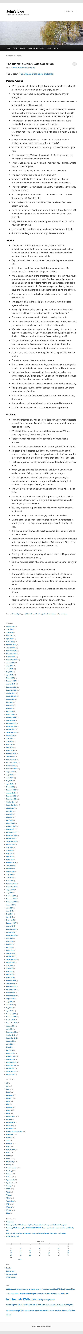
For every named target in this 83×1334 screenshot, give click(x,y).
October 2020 (10, 838)
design (8, 1294)
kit (51, 1300)
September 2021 (11, 805)
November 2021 (11, 799)
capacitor (49, 1289)
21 (49, 1253)
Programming (11, 1168)
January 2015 (10, 984)
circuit (62, 1289)
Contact (22, 48)
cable (44, 1289)
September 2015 (11, 959)
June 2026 (9, 632)
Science (9, 1174)
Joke (7, 1140)
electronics (15, 1293)
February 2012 (11, 1056)
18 (20, 1253)
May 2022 (9, 781)
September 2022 (11, 769)
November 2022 (11, 763)
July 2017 (9, 908)
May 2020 (9, 853)
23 (68, 1253)
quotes (44, 614)
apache (25, 1289)
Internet (8, 1137)
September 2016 (11, 935)
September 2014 (11, 996)
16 (68, 1251)
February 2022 (11, 790)
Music (49, 48)
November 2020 (11, 835)
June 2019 (9, 878)
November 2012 (11, 1032)
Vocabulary (10, 1201)
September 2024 (11, 696)
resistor (46, 1310)
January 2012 (10, 1059)
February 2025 (11, 681)
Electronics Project (28, 1293)
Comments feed (11, 1274)
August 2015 (10, 962)
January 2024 (10, 720)
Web (7, 1204)
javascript (46, 1300)
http (67, 1294)
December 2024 (11, 687)
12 (30, 1251)
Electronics (10, 1116)
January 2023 (10, 756)
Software (9, 1177)
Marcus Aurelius (36, 614)
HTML (63, 1293)
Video (8, 1198)
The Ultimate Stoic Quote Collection (30, 64)
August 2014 (10, 999)
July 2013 (9, 1029)
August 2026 (10, 626)
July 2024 (9, 702)
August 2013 (10, 1026)
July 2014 (9, 1002)
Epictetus (27, 614)
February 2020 (11, 862)
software (52, 1310)
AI (7, 1083)
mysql (70, 1304)
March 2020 (10, 859)
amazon (20, 1289)
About (15, 48)
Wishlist (9, 1207)
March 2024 (10, 714)
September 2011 (11, 1071)
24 (11, 1255)
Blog (8, 48)
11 (20, 1251)
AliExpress (11, 1288)
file (49, 1293)
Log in (8, 1268)
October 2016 (10, 932)
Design (8, 1110)
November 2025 (11, 654)
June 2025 (9, 669)
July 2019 (9, 875)
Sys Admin (10, 1183)
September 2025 (11, 660)
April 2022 (9, 784)
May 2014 (9, 1008)
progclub (31, 1310)
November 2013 (11, 1017)
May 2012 (9, 1047)
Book (8, 1092)
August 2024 (10, 699)
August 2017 (10, 905)
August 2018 (10, 890)
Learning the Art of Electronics (19, 1304)
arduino (33, 1289)
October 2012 (10, 1035)
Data (7, 1104)
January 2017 (10, 926)
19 (30, 1253)
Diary (8, 1113)
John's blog (15, 11)
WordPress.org (11, 1277)
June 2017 (9, 911)
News (8, 1156)
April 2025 (9, 675)
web (10, 1315)
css (67, 1289)
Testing (8, 1186)
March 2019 (10, 881)
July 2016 (9, 938)
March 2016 (10, 950)
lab (53, 1299)
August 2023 (10, 735)
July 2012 (9, 1044)
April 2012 (9, 1050)
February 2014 (11, 1014)
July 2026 (9, 629)
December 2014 (11, 987)
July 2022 (9, 775)
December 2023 (11, 723)
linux (35, 1304)
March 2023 (10, 750)
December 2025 (11, 651)
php (20, 1310)
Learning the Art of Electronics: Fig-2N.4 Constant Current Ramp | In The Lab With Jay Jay (36, 1225)
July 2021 (9, 811)
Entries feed (10, 1271)
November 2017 (11, 902)
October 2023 (10, 729)
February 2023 (11, 753)
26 (30, 1255)
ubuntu (64, 1310)
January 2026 (10, 648)
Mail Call (41, 1304)
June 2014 (9, 1005)
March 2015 (10, 977)
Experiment (44, 1294)
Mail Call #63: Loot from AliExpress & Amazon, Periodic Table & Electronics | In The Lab (36, 1233)
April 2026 (9, 639)
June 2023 (9, 741)
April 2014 (9, 1011)
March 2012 (10, 1053)
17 (11, 1253)
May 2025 (9, 672)
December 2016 (11, 929)
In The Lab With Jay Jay (36, 48)
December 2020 (11, 832)
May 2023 (9, 744)
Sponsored (10, 1180)
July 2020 (9, 847)
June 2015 (9, 968)
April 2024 (9, 711)
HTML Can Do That (12, 1236)
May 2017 (9, 914)
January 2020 (10, 865)
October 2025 (10, 657)
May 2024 (9, 708)
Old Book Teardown (12, 1310)
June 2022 (9, 778)
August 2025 (10, 663)
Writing (8, 1210)
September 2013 (11, 1023)
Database (9, 1107)
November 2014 (11, 990)
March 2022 (10, 787)
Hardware (9, 1125)
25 (20, 1255)
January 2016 (10, 953)
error (38, 1294)
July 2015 (9, 965)
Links (56, 48)
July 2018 (9, 893)
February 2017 (11, 923)
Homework (9, 1128)
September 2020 (11, 841)
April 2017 (9, 917)
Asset (8, 1089)
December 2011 (11, 1062)
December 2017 (11, 899)
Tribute (8, 1195)
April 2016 (9, 947)
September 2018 (11, 887)
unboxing (71, 1310)
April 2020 (9, 856)
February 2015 (11, 980)
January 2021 (10, 829)
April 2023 (9, 747)
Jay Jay (32, 68)
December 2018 (11, 884)
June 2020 (9, 850)
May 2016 (9, 944)
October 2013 (10, 1020)
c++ (41, 1289)
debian (72, 1289)
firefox (53, 1293)
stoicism (54, 614)
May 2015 (9, 971)
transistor (58, 1310)
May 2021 (9, 817)
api (29, 1289)
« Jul (19, 1259)
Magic (8, 1147)
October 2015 (10, 956)
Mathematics (10, 1150)
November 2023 (11, 726)
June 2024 (9, 705)
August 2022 (10, 772)
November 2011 (11, 1065)
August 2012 (10, 1041)
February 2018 (11, 896)
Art (7, 1086)
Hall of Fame (10, 1122)
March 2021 (10, 823)
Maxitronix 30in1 (62, 1305)
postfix (25, 1310)
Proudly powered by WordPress (41, 1326)
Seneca (49, 614)
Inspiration (10, 1134)
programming (39, 1310)
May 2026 (9, 635)
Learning (9, 1143)
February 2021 (11, 826)
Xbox (8, 1213)
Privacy (8, 1165)
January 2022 (10, 793)
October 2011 (10, 1068)
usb (7, 1315)
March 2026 (10, 642)
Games (8, 1119)
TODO (8, 1189)
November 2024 (11, 690)
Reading (9, 1171)
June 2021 (9, 814)
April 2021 (9, 820)
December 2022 (11, 760)
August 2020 (10, 844)
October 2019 (10, 868)
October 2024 (10, 693)
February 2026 (11, 645)
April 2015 (9, 974)
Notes (8, 1159)
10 (11, 1251)
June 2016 (9, 941)
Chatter (8, 1098)
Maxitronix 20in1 (51, 1305)
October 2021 (10, 802)
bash (37, 1289)
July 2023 (9, 738)
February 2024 (11, 717)
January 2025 (10, 684)
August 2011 (10, 1074)
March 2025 (10, 678)
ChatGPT (56, 1289)
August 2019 (10, 872)
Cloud (8, 1101)
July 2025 (9, 666)
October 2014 (10, 993)
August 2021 (10, 808)
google (58, 1294)
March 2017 (10, 920)
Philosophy (15, 614)
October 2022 (10, 766)
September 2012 (11, 1038)
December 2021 (11, 796)
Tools (8, 1192)
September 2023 (11, 732)
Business (9, 1095)
